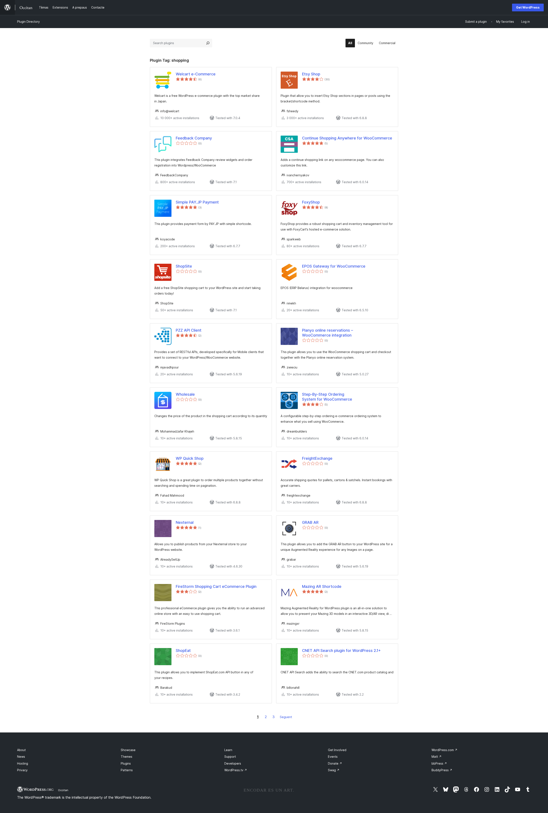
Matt (437, 756)
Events (333, 756)
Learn (228, 750)
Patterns (127, 770)
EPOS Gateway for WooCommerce (333, 266)
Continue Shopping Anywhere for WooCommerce (347, 138)
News (21, 756)
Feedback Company (194, 138)
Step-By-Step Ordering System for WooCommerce (327, 396)
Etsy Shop (311, 74)
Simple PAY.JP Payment (197, 202)
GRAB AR (310, 522)
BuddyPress (442, 770)
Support (230, 756)
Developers (232, 763)
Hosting (22, 763)
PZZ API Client (188, 330)
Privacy (22, 770)
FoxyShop (311, 202)
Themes (126, 756)
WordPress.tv (235, 770)
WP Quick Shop (190, 458)
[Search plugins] (208, 43)
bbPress (439, 763)
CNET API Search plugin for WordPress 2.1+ (341, 650)
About (21, 750)
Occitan (63, 790)
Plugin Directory (28, 21)
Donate (335, 763)
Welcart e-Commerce (196, 74)
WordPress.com (444, 750)
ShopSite (184, 266)
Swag (334, 770)
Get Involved (337, 750)
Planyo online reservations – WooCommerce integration (327, 332)
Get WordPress (528, 7)
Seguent (286, 717)
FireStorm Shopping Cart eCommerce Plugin (216, 586)
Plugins (126, 763)
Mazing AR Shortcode (321, 586)
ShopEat (183, 650)
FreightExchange (317, 458)
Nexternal (185, 522)
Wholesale (185, 394)
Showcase (128, 750)
